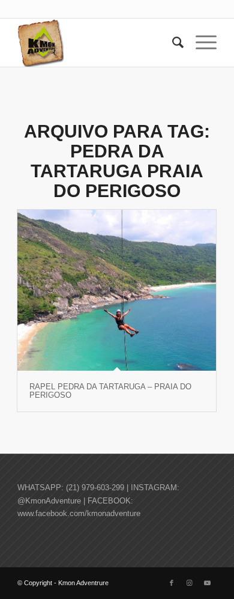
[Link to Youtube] (208, 583)
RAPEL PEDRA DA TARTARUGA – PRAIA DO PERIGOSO (110, 391)
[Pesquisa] (172, 43)
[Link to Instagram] (190, 583)
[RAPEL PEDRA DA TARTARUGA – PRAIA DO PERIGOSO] (116, 290)
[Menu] (200, 43)
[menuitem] (172, 43)
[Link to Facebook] (172, 583)
